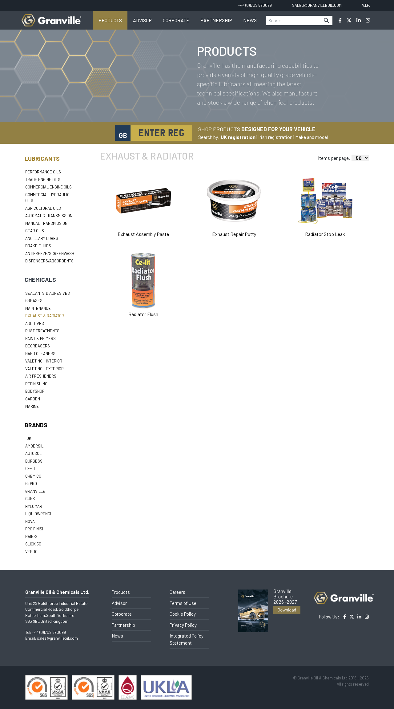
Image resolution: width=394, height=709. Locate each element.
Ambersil (34, 446)
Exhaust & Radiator (44, 315)
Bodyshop (34, 391)
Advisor (142, 20)
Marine (32, 406)
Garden (32, 398)
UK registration (238, 137)
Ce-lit (31, 468)
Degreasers (37, 345)
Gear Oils (34, 230)
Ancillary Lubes (41, 238)
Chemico (33, 476)
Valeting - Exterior (44, 368)
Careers (177, 592)
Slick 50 (33, 543)
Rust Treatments (42, 330)
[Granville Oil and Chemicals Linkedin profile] (358, 20)
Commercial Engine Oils (48, 186)
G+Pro (31, 483)
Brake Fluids (38, 245)
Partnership (216, 20)
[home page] (51, 17)
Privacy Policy (183, 625)
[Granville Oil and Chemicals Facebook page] (340, 20)
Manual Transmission (46, 223)
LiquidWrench (39, 513)
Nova (30, 521)
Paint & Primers (40, 338)
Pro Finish (35, 528)
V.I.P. (366, 5)
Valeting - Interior (43, 361)
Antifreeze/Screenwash (49, 253)
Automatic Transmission (48, 215)
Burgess (33, 461)
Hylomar (33, 506)
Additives (34, 323)
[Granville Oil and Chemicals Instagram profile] (367, 20)
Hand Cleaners (40, 353)
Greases (33, 300)
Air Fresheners (40, 376)
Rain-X (31, 536)
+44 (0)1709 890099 (49, 632)
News (250, 20)
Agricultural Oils (43, 208)
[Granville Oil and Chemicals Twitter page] (349, 20)
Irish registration (275, 137)
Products (110, 20)
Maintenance (38, 308)
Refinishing (36, 383)
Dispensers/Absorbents (49, 260)
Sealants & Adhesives (47, 293)
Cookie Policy (183, 614)
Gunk (30, 498)
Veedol (32, 551)
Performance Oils (43, 171)
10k (28, 438)
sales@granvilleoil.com (57, 638)
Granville (35, 491)
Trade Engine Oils (42, 179)
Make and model (311, 137)
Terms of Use (183, 603)
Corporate (176, 20)
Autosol (33, 453)
